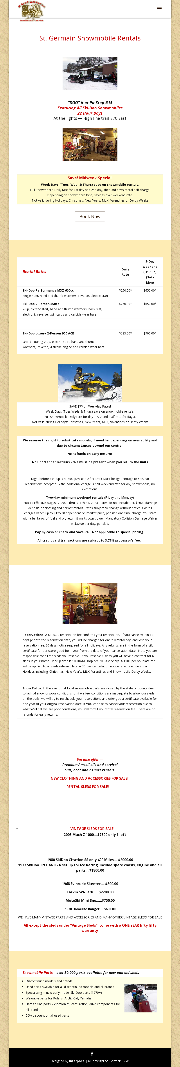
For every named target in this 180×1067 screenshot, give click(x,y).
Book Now (90, 216)
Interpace (77, 1061)
